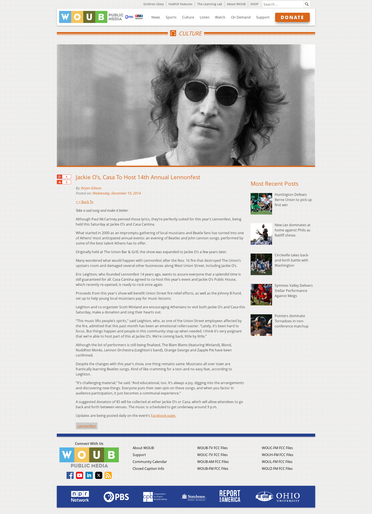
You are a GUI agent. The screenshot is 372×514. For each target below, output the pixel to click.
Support (263, 17)
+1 (59, 176)
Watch (220, 17)
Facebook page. (163, 415)
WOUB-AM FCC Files (213, 461)
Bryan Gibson (91, 188)
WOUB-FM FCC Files (212, 468)
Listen (204, 17)
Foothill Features (180, 4)
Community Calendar (150, 461)
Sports (171, 17)
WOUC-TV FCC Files (212, 454)
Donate (292, 17)
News (155, 17)
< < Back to (84, 201)
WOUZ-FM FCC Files (277, 468)
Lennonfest (87, 426)
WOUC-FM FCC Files (277, 447)
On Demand (241, 17)
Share (59, 182)
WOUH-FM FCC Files (277, 454)
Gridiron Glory (153, 4)
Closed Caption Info (148, 468)
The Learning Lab (209, 4)
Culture (188, 17)
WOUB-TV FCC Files (212, 447)
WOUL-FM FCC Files (277, 461)
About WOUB (236, 4)
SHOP (254, 4)
